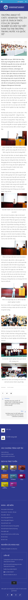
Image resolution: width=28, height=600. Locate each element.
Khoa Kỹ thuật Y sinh (6, 523)
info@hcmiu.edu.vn (12, 574)
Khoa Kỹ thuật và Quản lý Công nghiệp (10, 526)
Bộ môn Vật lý (4, 537)
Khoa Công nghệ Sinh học (7, 517)
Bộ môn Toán (4, 539)
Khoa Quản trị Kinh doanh (7, 509)
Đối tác (8, 429)
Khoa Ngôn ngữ (4, 531)
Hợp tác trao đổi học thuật (7, 454)
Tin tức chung (10, 387)
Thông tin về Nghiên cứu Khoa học (9, 548)
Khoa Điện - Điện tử (5, 515)
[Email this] (11, 393)
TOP (14, 582)
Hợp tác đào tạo (5, 452)
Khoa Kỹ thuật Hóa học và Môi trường (10, 534)
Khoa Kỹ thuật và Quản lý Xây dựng (9, 528)
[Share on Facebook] (2, 393)
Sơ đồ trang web (11, 437)
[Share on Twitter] (6, 393)
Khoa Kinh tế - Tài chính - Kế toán (8, 512)
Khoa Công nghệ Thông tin (7, 520)
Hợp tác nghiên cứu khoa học (8, 456)
